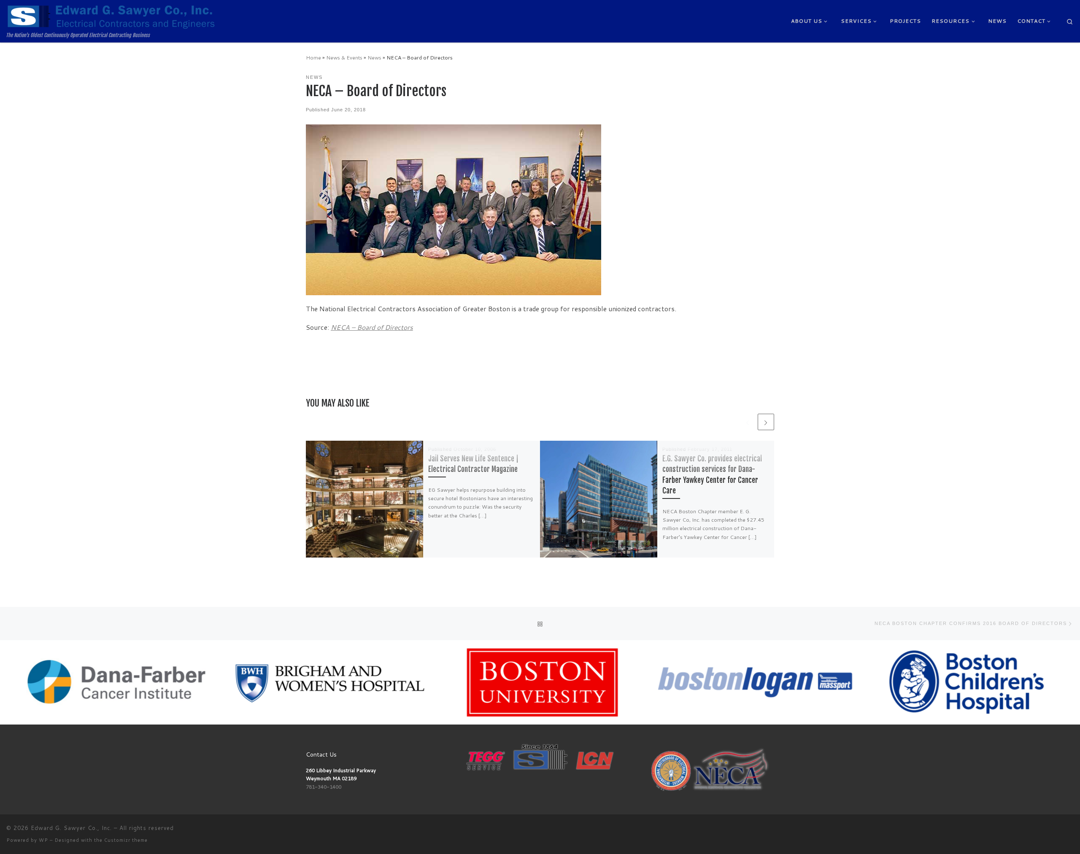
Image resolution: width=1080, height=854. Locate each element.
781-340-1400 (323, 786)
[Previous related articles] (747, 422)
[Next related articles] (766, 422)
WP (43, 840)
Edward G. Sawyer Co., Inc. (71, 828)
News (374, 57)
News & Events (344, 57)
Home (313, 57)
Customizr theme (126, 840)
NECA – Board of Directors (372, 327)
